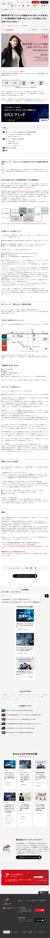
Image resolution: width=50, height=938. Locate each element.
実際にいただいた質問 (10, 148)
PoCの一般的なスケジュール (14, 141)
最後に (6, 150)
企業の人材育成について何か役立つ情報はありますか (12, 602)
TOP (2, 9)
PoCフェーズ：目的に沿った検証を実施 (14, 139)
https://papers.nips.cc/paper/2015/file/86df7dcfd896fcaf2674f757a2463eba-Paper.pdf (25, 223)
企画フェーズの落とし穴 (13, 136)
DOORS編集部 (9, 30)
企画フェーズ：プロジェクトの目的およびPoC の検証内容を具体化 (20, 132)
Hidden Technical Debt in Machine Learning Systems (20, 191)
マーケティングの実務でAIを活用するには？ (21, 599)
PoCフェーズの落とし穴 (13, 145)
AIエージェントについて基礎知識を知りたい (32, 602)
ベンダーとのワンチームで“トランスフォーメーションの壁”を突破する (18, 544)
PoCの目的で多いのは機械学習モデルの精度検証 (19, 134)
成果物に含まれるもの (13, 143)
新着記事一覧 (6, 9)
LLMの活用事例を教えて (6, 599)
